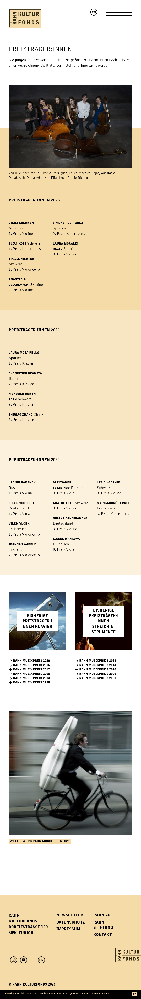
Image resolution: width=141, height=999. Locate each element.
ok (134, 993)
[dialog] (70, 994)
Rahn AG (101, 915)
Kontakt (102, 934)
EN (94, 12)
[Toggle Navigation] (119, 13)
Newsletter (69, 915)
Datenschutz (70, 922)
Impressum (68, 929)
